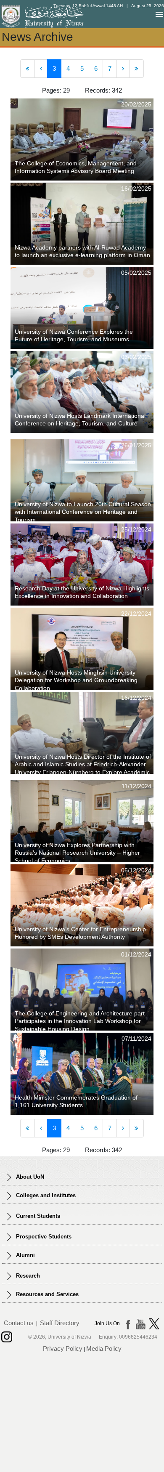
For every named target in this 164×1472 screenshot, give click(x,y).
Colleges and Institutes (45, 1195)
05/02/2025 (136, 272)
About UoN (29, 1177)
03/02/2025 (136, 356)
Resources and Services (46, 1294)
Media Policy (104, 1348)
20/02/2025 (136, 104)
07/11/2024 (136, 1038)
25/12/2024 (136, 529)
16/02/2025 (136, 188)
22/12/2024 (136, 613)
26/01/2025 (136, 445)
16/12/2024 (136, 697)
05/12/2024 (136, 870)
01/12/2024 (136, 954)
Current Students (37, 1216)
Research (27, 1276)
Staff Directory (59, 1322)
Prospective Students (42, 1236)
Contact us (19, 1322)
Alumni (24, 1255)
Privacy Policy (62, 1348)
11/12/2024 (136, 786)
